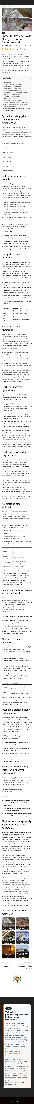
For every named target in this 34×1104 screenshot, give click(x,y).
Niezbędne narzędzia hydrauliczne (13, 90)
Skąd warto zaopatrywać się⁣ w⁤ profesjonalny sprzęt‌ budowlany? (17, 109)
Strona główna (5, 6)
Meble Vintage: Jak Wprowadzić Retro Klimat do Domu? (25, 966)
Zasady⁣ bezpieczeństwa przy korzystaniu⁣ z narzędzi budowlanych (16, 105)
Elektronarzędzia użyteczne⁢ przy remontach (16, 92)
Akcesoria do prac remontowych (13, 100)
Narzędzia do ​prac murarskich (12, 88)
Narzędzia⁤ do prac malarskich (12, 86)
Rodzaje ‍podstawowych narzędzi (13, 84)
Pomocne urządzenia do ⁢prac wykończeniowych (12, 97)
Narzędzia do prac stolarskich (12, 94)
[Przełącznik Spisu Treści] (28, 78)
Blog (11, 6)
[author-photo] (17, 983)
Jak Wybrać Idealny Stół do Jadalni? (9, 965)
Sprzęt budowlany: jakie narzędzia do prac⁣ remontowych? (16, 81)
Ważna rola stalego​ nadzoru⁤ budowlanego (16, 102)
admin (6, 45)
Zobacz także (17, 1099)
